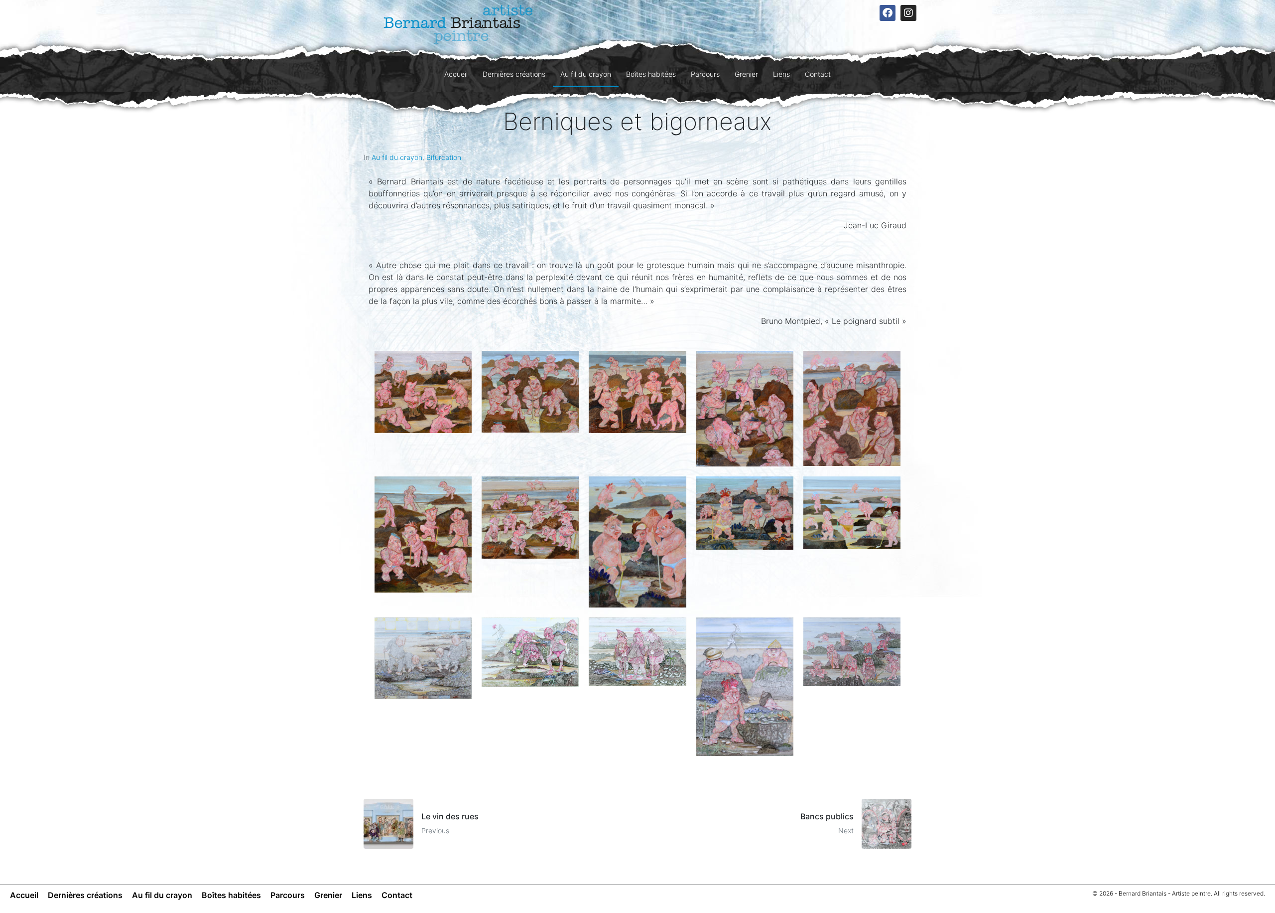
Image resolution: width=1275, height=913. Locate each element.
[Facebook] (887, 13)
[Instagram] (908, 13)
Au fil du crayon (585, 74)
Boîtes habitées (651, 74)
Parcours (705, 74)
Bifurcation (443, 157)
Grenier (746, 74)
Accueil (456, 74)
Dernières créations (514, 74)
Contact (818, 74)
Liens (781, 74)
